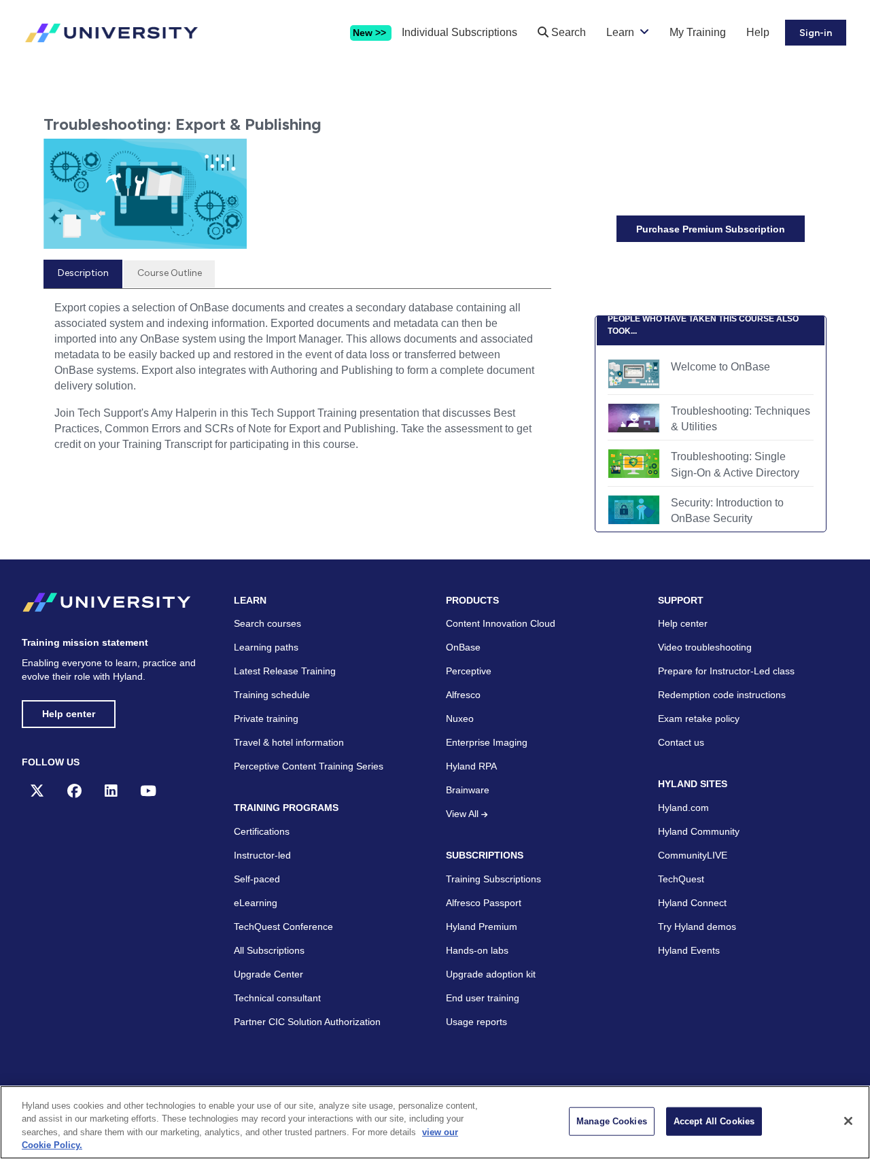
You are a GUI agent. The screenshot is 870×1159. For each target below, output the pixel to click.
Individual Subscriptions (459, 32)
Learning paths (266, 647)
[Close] (848, 1121)
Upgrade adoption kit (491, 974)
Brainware (467, 789)
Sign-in (815, 33)
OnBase (463, 647)
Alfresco (463, 694)
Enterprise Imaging (486, 742)
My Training (697, 32)
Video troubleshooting (705, 647)
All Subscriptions (269, 950)
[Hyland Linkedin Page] (111, 791)
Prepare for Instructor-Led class (726, 670)
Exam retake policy (699, 718)
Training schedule (272, 694)
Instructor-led (262, 855)
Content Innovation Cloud (500, 623)
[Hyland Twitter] (37, 791)
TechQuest (681, 878)
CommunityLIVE (692, 855)
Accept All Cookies (714, 1121)
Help (757, 32)
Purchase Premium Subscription (710, 229)
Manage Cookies (611, 1121)
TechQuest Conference (283, 926)
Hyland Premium (481, 926)
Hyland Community (699, 831)
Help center (68, 713)
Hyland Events (689, 950)
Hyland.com (683, 807)
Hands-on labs (477, 950)
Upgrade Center (268, 974)
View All (463, 813)
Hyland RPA (471, 766)
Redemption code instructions (722, 694)
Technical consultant (277, 997)
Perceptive (468, 670)
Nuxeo (460, 718)
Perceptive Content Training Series (308, 766)
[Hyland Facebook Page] (74, 791)
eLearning (255, 902)
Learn (620, 32)
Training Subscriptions (493, 878)
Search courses (267, 623)
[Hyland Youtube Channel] (148, 791)
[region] (435, 1122)
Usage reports (476, 1021)
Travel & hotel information (289, 742)
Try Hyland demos (697, 926)
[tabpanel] (297, 382)
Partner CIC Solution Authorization (307, 1021)
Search (567, 32)
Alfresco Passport (483, 902)
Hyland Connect (692, 902)
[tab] (83, 274)
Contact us (681, 742)
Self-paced (257, 878)
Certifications (262, 831)
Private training (266, 718)
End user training (482, 997)
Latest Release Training (285, 670)
